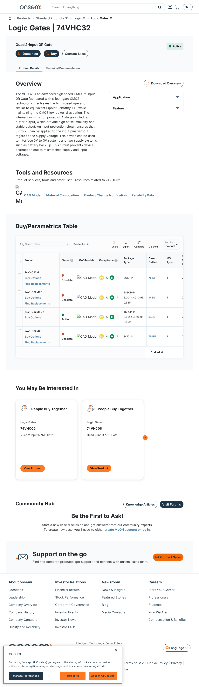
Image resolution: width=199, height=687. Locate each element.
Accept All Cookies (102, 675)
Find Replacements (37, 283)
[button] (160, 7)
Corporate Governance (72, 605)
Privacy (176, 663)
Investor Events (66, 612)
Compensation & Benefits (167, 620)
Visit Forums (171, 504)
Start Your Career (161, 590)
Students (154, 605)
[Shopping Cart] (179, 7)
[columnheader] (41, 260)
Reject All (73, 675)
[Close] (116, 650)
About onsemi (20, 582)
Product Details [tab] (29, 68)
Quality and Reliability (24, 627)
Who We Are (157, 612)
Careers (155, 582)
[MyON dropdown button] (171, 7)
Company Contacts (23, 620)
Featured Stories (114, 597)
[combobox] (102, 7)
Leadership (17, 597)
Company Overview (23, 605)
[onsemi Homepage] (31, 7)
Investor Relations (70, 582)
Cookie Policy (157, 663)
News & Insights (113, 590)
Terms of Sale (134, 663)
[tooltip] (126, 244)
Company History (21, 612)
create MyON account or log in (127, 529)
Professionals (158, 597)
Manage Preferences (26, 675)
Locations (16, 590)
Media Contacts (113, 612)
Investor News (65, 620)
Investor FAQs (65, 627)
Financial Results (67, 590)
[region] (62, 665)
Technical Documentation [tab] (63, 68)
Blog (105, 605)
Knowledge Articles (140, 504)
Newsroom (111, 582)
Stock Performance (69, 597)
